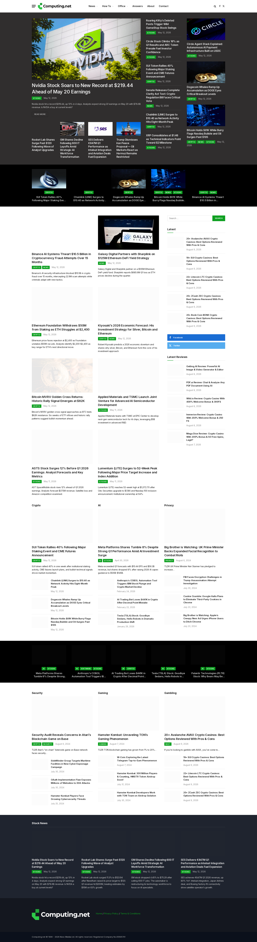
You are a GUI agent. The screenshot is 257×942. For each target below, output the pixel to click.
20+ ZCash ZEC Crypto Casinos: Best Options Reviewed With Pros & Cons (204, 299)
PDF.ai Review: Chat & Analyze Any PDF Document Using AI (205, 384)
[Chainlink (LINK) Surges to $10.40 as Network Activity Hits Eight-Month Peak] (89, 178)
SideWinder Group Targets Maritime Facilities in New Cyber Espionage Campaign (70, 763)
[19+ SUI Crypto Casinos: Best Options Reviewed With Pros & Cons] (175, 261)
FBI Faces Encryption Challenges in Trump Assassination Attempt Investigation (202, 580)
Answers (137, 6)
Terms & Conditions (130, 913)
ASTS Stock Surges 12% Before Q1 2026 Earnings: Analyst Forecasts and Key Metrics (60, 472)
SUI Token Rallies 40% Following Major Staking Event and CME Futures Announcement (160, 71)
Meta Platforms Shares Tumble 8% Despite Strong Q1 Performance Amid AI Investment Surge (128, 551)
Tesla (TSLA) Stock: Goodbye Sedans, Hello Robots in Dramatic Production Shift (135, 618)
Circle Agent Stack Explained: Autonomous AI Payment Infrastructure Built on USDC (205, 47)
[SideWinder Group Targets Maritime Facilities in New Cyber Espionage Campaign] (40, 764)
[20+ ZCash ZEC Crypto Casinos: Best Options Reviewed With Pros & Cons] (175, 299)
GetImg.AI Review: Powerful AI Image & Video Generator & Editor (205, 368)
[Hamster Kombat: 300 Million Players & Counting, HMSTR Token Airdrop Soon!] (106, 777)
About (150, 6)
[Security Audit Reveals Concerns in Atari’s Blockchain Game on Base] (62, 713)
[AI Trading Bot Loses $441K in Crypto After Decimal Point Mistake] (106, 603)
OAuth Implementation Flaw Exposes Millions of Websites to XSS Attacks (71, 781)
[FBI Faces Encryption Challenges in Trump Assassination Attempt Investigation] (172, 580)
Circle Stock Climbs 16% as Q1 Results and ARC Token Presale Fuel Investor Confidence (162, 47)
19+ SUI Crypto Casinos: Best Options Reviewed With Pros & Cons (203, 260)
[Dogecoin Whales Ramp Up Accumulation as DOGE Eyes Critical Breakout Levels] (206, 72)
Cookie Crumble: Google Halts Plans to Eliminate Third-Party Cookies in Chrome (203, 599)
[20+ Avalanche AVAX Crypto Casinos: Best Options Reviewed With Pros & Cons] (175, 242)
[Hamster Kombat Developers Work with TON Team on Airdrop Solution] (106, 796)
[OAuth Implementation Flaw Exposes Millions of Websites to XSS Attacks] (40, 783)
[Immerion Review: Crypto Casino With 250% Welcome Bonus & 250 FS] (175, 418)
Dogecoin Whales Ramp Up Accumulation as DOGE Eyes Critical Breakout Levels (204, 90)
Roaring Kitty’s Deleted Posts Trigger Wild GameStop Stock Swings (161, 24)
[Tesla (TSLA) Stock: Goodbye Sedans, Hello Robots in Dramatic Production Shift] (106, 619)
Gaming (102, 744)
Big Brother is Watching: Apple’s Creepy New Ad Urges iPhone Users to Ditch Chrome (203, 618)
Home (99, 913)
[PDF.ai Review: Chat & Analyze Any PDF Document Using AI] (175, 386)
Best (168, 744)
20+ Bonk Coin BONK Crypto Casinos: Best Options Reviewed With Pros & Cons (204, 318)
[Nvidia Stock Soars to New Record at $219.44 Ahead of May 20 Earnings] (86, 49)
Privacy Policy (111, 913)
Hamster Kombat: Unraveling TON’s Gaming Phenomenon (123, 737)
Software (86, 669)
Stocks (36, 98)
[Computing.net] (55, 6)
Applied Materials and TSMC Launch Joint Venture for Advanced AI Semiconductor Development (127, 401)
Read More (40, 114)
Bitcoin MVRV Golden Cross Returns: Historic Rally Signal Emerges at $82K (58, 399)
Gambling (170, 693)
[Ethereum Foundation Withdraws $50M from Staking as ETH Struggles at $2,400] (62, 304)
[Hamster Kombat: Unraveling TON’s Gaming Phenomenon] (128, 713)
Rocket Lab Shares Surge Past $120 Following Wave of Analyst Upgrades (43, 144)
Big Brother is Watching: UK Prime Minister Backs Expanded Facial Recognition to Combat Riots (194, 551)
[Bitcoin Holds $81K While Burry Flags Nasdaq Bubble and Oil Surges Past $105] (206, 115)
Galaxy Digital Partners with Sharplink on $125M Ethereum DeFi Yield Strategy (126, 256)
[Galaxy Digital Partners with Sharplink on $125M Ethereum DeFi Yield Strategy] (128, 232)
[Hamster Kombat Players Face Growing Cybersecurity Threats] (40, 799)
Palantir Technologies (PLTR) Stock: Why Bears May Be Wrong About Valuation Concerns (208, 675)
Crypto (150, 82)
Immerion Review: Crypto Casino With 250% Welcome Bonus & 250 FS (204, 417)
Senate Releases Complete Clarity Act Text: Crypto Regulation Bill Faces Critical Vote (163, 96)
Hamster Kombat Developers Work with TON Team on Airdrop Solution (136, 794)
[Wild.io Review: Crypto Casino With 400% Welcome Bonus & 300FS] (175, 402)
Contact (163, 6)
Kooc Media (65, 937)
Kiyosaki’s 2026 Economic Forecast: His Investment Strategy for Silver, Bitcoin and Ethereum (127, 329)
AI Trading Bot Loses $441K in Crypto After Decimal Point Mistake (137, 601)
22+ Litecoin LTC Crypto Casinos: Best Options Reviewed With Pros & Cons (204, 280)
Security (37, 693)
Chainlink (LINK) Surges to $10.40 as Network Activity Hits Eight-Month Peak (162, 118)
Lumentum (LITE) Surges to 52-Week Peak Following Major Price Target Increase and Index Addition (127, 472)
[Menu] (34, 6)
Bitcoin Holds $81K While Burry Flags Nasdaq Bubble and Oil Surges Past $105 (205, 134)
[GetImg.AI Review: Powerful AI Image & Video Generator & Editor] (175, 370)
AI (99, 505)
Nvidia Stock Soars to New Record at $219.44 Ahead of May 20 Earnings (82, 88)
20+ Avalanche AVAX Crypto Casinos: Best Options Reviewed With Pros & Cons (204, 241)
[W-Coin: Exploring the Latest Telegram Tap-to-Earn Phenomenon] (106, 761)
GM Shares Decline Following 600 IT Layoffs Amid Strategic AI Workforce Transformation (71, 148)
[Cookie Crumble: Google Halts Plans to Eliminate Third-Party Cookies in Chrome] (172, 600)
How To (106, 6)
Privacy (169, 505)
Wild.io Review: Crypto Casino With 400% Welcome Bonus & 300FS (205, 400)
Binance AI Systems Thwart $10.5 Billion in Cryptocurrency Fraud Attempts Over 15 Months (208, 199)
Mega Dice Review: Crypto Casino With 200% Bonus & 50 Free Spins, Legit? (205, 436)
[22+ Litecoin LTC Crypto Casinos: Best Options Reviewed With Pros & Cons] (175, 280)
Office (121, 6)
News (92, 6)
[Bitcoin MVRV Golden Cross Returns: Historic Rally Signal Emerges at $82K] (62, 375)
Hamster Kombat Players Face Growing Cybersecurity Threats (68, 797)
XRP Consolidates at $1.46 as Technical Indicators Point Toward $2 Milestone (163, 139)
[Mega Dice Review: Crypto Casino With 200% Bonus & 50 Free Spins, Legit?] (175, 437)
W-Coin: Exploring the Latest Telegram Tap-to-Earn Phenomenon (137, 759)
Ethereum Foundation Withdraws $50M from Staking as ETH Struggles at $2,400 (61, 327)
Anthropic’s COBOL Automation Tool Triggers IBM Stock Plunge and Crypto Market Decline (137, 583)
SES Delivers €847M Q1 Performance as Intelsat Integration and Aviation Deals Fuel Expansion (99, 148)
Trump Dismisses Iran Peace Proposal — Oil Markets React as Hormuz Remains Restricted (127, 148)
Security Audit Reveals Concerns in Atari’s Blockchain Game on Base (61, 737)
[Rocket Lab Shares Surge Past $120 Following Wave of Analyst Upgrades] (44, 129)
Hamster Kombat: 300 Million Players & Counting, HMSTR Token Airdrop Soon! (137, 776)
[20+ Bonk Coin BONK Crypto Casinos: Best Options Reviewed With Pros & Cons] (175, 318)
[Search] (215, 6)
